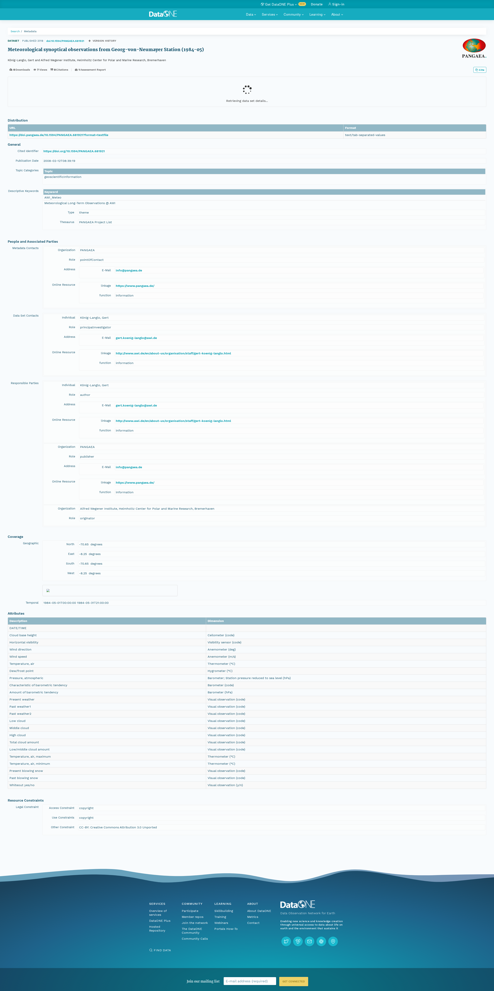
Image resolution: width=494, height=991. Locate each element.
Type (71, 212)
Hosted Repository (157, 928)
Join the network (195, 923)
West (70, 573)
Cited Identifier (28, 151)
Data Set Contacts (26, 315)
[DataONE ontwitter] (286, 941)
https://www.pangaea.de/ (135, 286)
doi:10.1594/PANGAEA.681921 (65, 40)
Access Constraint (61, 808)
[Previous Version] (90, 41)
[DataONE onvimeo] (298, 941)
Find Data (162, 950)
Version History (104, 40)
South (70, 563)
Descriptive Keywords (23, 191)
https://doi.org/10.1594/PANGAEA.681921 (74, 151)
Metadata (30, 31)
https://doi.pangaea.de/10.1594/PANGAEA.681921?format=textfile (58, 135)
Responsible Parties (25, 383)
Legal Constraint (27, 807)
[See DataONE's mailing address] (333, 941)
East (71, 554)
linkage (106, 285)
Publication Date (27, 160)
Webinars (221, 923)
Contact (253, 923)
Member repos (192, 917)
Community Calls (195, 938)
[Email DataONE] (309, 941)
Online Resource (63, 284)
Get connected (294, 981)
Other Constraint (62, 827)
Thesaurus (67, 222)
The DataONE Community (192, 930)
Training (220, 917)
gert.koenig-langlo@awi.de (136, 338)
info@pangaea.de (129, 270)
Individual (68, 317)
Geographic (31, 543)
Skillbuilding (223, 911)
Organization (66, 250)
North (70, 544)
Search (15, 31)
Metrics (252, 917)
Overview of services (158, 913)
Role (72, 259)
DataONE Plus (159, 921)
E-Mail (106, 270)
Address (69, 269)
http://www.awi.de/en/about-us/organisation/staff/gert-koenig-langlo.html (173, 353)
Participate (190, 911)
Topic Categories (27, 170)
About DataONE (259, 911)
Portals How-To (226, 929)
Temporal (32, 602)
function (105, 295)
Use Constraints (63, 817)
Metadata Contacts (25, 248)
